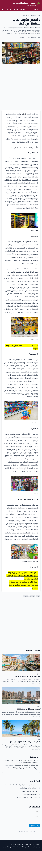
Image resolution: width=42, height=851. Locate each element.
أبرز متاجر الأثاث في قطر (30, 794)
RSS (14, 847)
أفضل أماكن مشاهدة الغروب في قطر (25, 741)
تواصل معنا (31, 847)
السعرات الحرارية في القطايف (28, 788)
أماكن (22, 9)
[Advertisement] (21, 87)
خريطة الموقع (7, 847)
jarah (39, 37)
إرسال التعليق (34, 825)
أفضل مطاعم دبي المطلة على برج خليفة (26, 765)
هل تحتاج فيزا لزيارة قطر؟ (29, 791)
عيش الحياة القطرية (35, 15)
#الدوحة (26, 596)
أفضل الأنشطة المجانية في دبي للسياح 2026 (25, 767)
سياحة (9, 9)
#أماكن (32, 596)
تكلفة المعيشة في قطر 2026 (28, 709)
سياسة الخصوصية (22, 847)
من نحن (38, 847)
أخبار (29, 9)
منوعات (25, 15)
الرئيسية (36, 9)
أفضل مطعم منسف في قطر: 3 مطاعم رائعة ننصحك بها (21, 785)
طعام (16, 9)
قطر (36, 120)
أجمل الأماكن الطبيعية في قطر (27, 676)
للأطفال (23, 114)
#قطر (38, 596)
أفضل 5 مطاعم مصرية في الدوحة (27, 797)
